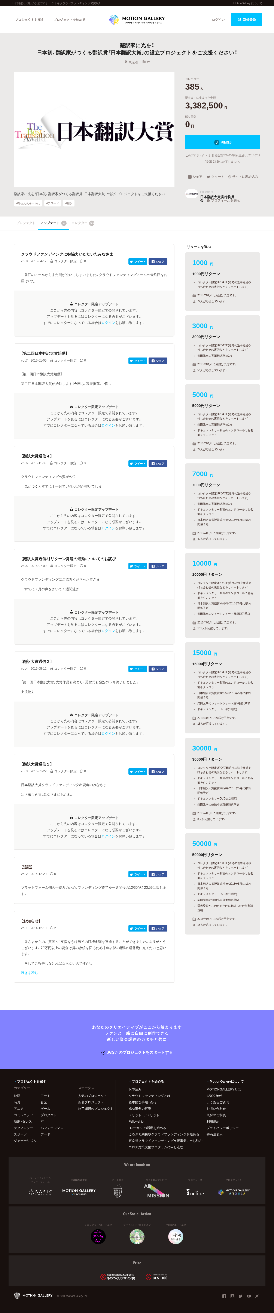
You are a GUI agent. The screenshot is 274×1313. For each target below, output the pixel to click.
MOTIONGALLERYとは (224, 1089)
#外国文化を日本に (28, 203)
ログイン (218, 19)
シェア (197, 177)
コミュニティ (23, 1115)
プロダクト (49, 1115)
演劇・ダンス (23, 1121)
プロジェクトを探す (29, 19)
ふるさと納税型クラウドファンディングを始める (162, 1134)
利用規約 (213, 1121)
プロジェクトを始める (70, 19)
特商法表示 (215, 1134)
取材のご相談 (216, 1115)
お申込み (135, 1089)
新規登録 (249, 19)
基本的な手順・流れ (142, 1102)
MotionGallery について (247, 3)
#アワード (52, 203)
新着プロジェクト (91, 1102)
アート (45, 1095)
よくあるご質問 (218, 1102)
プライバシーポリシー (223, 1127)
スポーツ (20, 1134)
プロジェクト (26, 222)
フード (45, 1134)
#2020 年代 (214, 1095)
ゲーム (45, 1108)
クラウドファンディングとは (149, 1095)
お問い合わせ (216, 1108)
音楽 (44, 1102)
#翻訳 (68, 203)
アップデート (52, 222)
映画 (17, 1095)
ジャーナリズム (25, 1140)
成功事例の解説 (140, 1108)
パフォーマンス (52, 1127)
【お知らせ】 (31, 921)
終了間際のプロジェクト (94, 1108)
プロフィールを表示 (225, 200)
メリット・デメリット (144, 1115)
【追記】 (27, 866)
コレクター (82, 222)
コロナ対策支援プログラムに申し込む (156, 1147)
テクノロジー (23, 1127)
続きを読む (29, 972)
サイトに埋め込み (245, 177)
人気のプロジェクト (92, 1095)
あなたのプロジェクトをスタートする (140, 1052)
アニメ (19, 1108)
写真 (17, 1102)
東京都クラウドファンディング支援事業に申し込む (162, 1140)
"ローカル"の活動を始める (147, 1127)
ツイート (217, 177)
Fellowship (136, 1121)
